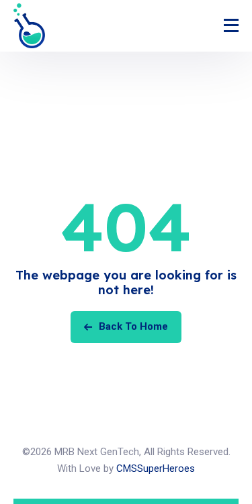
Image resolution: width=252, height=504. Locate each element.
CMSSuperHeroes (155, 468)
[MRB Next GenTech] (29, 26)
